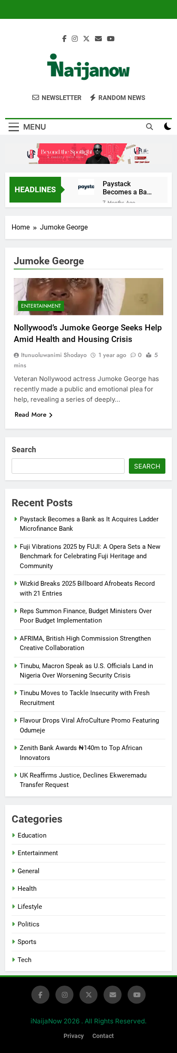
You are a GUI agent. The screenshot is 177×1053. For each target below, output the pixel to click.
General (29, 871)
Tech (24, 960)
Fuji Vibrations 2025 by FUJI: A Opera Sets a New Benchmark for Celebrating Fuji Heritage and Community (90, 556)
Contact (103, 1036)
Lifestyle (30, 907)
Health (27, 889)
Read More (30, 414)
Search (24, 449)
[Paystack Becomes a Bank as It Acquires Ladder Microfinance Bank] (86, 187)
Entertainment (41, 306)
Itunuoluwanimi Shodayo (54, 355)
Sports (27, 942)
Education (32, 835)
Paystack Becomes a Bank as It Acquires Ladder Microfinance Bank (128, 188)
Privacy (74, 1036)
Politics (29, 924)
